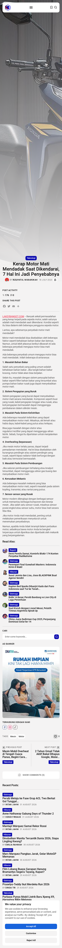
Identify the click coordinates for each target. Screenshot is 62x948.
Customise (31, 933)
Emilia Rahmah (13, 845)
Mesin (13, 736)
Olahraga (14, 561)
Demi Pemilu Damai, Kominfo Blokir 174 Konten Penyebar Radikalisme (33, 554)
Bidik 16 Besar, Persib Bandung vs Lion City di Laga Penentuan (32, 598)
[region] (31, 923)
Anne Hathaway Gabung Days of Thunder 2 (28, 813)
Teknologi (31, 258)
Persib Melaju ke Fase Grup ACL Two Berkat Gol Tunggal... (28, 800)
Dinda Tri (10, 888)
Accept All (31, 926)
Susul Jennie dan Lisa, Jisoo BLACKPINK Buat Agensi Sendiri (33, 576)
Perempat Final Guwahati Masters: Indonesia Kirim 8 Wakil (32, 565)
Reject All (31, 940)
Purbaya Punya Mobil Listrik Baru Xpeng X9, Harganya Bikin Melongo (28, 898)
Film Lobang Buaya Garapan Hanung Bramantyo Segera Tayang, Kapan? (24, 870)
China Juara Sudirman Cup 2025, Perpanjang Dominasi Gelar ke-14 (32, 620)
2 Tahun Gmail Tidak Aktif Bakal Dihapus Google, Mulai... (47, 754)
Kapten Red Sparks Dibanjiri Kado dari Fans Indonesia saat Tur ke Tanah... (31, 587)
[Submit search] (56, 636)
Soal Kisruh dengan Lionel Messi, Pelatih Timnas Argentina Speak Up (30, 609)
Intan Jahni (12, 805)
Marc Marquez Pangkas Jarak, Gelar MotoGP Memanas (29, 855)
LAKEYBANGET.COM (13, 316)
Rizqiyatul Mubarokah (25, 280)
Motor (21, 736)
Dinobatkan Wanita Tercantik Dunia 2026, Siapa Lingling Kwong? (30, 840)
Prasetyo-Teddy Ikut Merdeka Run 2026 (25, 884)
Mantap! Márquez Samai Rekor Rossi (24, 826)
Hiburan (13, 572)
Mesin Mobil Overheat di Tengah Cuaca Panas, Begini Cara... (15, 754)
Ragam (13, 550)
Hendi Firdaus (13, 817)
